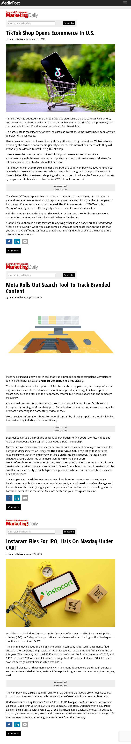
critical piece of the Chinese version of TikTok (67, 204)
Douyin (11, 208)
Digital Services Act (63, 451)
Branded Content (50, 380)
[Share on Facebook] (9, 241)
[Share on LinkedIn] (17, 241)
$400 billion (22, 175)
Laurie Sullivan (17, 39)
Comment (13, 250)
